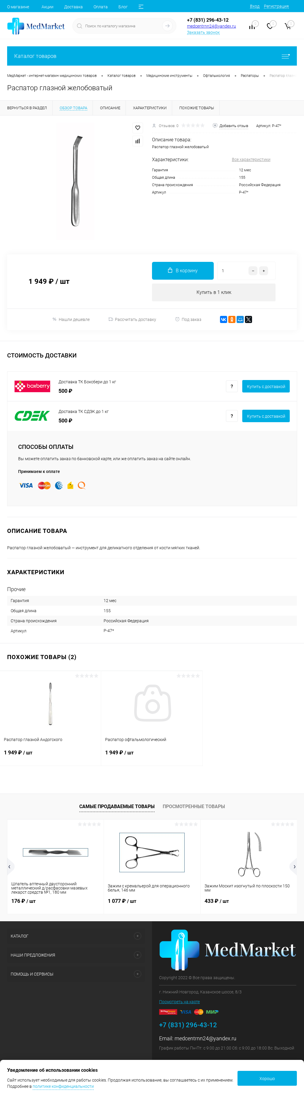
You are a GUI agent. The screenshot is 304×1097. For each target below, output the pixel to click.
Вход (254, 6)
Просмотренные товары (194, 806)
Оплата (101, 6)
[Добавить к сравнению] (137, 141)
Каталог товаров (35, 56)
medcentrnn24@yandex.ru (211, 26)
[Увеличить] (76, 181)
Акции (47, 6)
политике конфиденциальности (63, 1086)
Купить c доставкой (266, 386)
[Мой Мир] (240, 319)
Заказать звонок (203, 32)
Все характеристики (251, 159)
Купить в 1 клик (214, 292)
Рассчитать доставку (135, 319)
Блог (123, 6)
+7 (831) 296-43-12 (208, 20)
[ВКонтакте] (223, 319)
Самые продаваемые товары (117, 806)
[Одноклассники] (231, 319)
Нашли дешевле (74, 319)
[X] (248, 319)
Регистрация (276, 6)
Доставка (73, 6)
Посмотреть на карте (179, 1001)
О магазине (18, 6)
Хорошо (267, 1078)
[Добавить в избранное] (137, 128)
